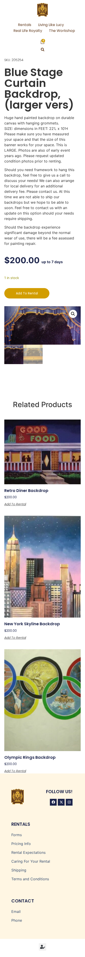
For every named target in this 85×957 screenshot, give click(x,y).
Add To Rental (27, 293)
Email (16, 911)
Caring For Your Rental (30, 861)
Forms (16, 835)
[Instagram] (69, 802)
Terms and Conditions (30, 879)
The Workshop (62, 30)
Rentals (24, 24)
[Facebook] (53, 802)
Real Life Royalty (27, 30)
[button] (42, 49)
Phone (16, 920)
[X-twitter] (61, 802)
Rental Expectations (28, 852)
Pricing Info (21, 843)
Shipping (18, 870)
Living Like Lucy (51, 24)
